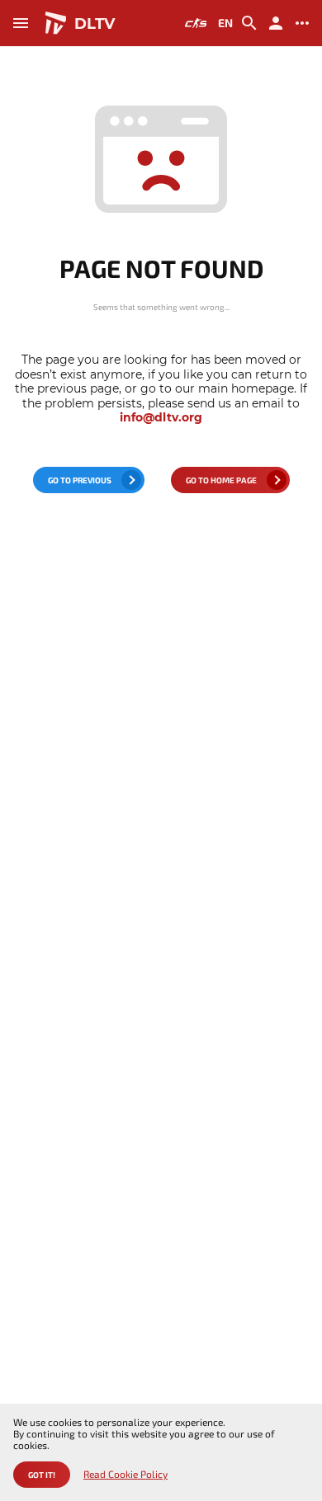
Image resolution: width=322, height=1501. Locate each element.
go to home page (221, 480)
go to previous (79, 480)
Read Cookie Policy (125, 1474)
